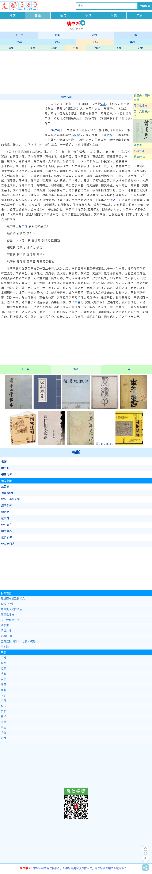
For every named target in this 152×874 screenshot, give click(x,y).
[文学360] (19, 5)
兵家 (3, 663)
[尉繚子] (104, 408)
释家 (54, 48)
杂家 (3, 700)
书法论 (75, 135)
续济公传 (6, 505)
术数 (97, 48)
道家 (3, 668)
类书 (3, 711)
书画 (57, 35)
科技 (3, 706)
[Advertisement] (76, 72)
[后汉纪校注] (76, 408)
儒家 (32, 48)
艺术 (140, 48)
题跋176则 (7, 604)
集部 (133, 42)
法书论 (117, 200)
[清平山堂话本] (18, 408)
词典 (114, 15)
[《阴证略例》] (105, 444)
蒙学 (3, 716)
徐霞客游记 (8, 493)
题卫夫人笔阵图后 (142, 97)
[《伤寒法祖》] (22, 444)
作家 (139, 15)
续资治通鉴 (8, 543)
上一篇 (19, 35)
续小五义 (6, 524)
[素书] (133, 408)
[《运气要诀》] (80, 444)
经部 (19, 42)
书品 (78, 302)
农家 (3, 679)
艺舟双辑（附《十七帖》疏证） (19, 641)
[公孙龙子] (47, 408)
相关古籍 (66, 97)
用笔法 (5, 646)
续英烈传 (6, 537)
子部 (95, 42)
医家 (118, 48)
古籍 (38, 15)
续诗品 (5, 512)
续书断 (56, 130)
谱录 (11, 48)
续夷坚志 (6, 531)
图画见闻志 (140, 105)
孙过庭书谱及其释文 (13, 598)
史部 (57, 42)
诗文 (12, 15)
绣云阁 (5, 486)
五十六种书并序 (142, 113)
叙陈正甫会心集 (10, 499)
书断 (109, 135)
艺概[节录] (140, 156)
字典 (88, 15)
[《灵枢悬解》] (129, 444)
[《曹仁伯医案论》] (51, 444)
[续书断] (142, 141)
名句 (63, 15)
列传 (6, 474)
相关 (95, 35)
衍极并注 (139, 151)
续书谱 (138, 145)
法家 (103, 103)
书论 (25, 226)
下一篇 (133, 35)
